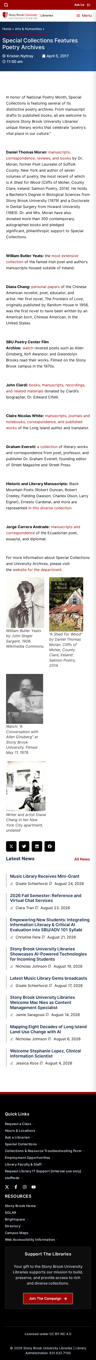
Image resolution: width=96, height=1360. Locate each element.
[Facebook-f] (16, 1187)
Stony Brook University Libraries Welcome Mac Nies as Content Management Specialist (42, 1002)
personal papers (45, 286)
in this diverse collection (49, 508)
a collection (47, 446)
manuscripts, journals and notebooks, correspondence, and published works (48, 421)
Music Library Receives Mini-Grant (44, 876)
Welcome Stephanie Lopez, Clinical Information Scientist (45, 1053)
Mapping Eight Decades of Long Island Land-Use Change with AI (48, 1029)
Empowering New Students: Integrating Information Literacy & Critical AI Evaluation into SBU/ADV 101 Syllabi (49, 924)
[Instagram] (25, 1187)
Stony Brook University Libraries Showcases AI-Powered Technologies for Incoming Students (48, 953)
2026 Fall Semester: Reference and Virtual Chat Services (45, 898)
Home (6, 29)
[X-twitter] (7, 1187)
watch (28, 348)
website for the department (37, 569)
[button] (11, 846)
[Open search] (6, 5)
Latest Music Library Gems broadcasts (48, 978)
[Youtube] (33, 1187)
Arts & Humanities (28, 29)
